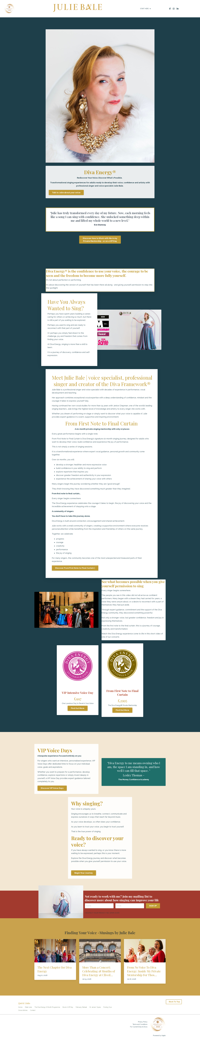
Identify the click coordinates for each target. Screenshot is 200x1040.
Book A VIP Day (68, 1007)
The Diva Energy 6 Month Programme (47, 1007)
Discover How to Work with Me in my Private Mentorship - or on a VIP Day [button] (100, 239)
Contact (32, 1010)
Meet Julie (28, 1007)
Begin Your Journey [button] (83, 873)
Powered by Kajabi (159, 1035)
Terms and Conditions (140, 1024)
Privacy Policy (142, 1022)
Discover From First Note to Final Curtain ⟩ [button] (75, 568)
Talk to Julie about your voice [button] (66, 192)
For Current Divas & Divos (138, 1027)
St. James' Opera (95, 1007)
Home (20, 1007)
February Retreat (81, 1007)
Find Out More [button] (77, 708)
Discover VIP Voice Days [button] (52, 788)
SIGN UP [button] (153, 906)
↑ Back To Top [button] (174, 1002)
